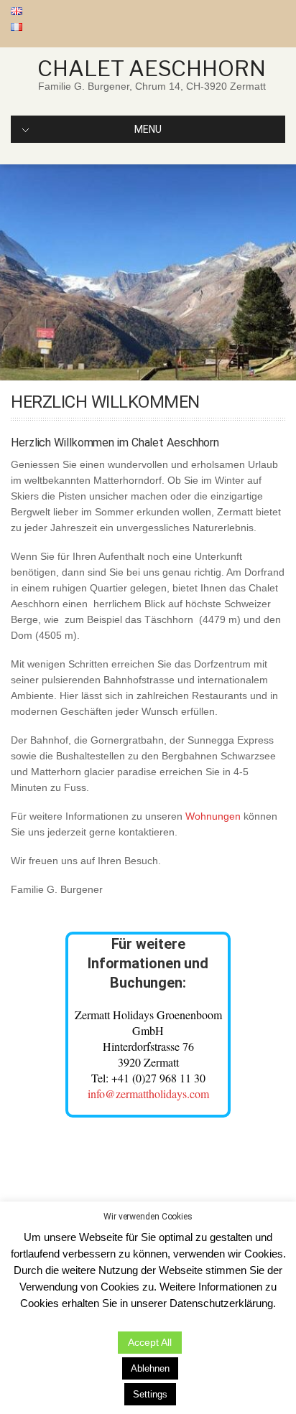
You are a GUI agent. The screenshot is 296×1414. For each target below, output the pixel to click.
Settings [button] (150, 1394)
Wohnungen (213, 816)
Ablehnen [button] (150, 1368)
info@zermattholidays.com (148, 1093)
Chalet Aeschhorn (151, 68)
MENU (148, 129)
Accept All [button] (150, 1342)
